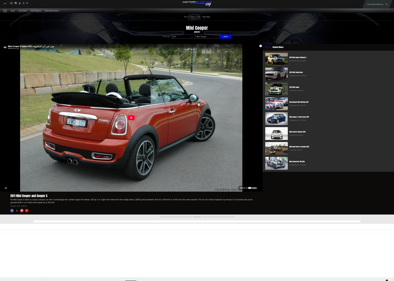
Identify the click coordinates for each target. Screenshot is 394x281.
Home (13, 11)
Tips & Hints (22, 11)
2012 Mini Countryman (296, 72)
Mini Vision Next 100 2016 (297, 161)
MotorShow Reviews (52, 11)
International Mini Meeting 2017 (299, 102)
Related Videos (278, 47)
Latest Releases (35, 11)
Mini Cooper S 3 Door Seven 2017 (299, 117)
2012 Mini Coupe (294, 87)
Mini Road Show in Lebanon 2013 (299, 147)
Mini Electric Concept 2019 (297, 132)
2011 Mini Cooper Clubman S (297, 57)
